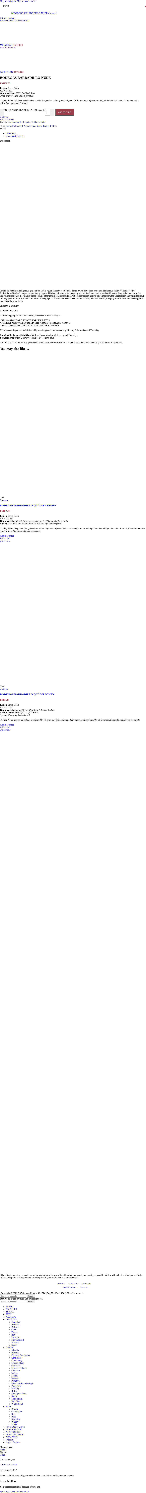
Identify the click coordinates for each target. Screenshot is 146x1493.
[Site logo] (73, 10)
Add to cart (64, 112)
